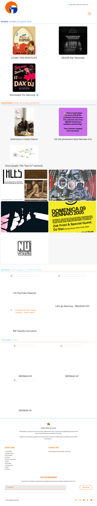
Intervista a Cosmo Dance (24, 139)
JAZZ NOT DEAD (9, 453)
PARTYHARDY (8, 455)
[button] (89, 13)
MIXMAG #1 (25, 410)
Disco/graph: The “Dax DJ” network (24, 165)
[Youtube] (84, 500)
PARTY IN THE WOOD (10, 459)
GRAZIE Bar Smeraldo (73, 57)
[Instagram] (76, 500)
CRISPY (7, 461)
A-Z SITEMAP (8, 451)
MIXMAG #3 (25, 376)
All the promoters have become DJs (73, 139)
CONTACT (7, 469)
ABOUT (7, 467)
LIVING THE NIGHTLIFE (24, 57)
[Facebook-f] (87, 500)
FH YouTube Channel (24, 292)
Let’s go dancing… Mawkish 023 (72, 306)
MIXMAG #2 (71, 376)
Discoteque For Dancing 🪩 (24, 94)
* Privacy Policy (9, 465)
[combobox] (78, 4)
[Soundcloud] (80, 500)
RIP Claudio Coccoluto (25, 330)
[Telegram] (91, 500)
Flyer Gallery (8, 463)
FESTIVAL (7, 457)
